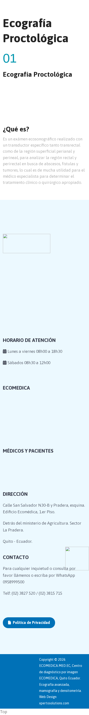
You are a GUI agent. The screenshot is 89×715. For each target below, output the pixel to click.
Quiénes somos (22, 429)
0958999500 (13, 582)
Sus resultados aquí (27, 492)
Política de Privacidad (31, 622)
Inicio (14, 422)
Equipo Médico (23, 437)
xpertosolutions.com (54, 703)
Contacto (17, 458)
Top (3, 711)
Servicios (17, 444)
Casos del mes (21, 451)
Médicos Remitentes (27, 485)
